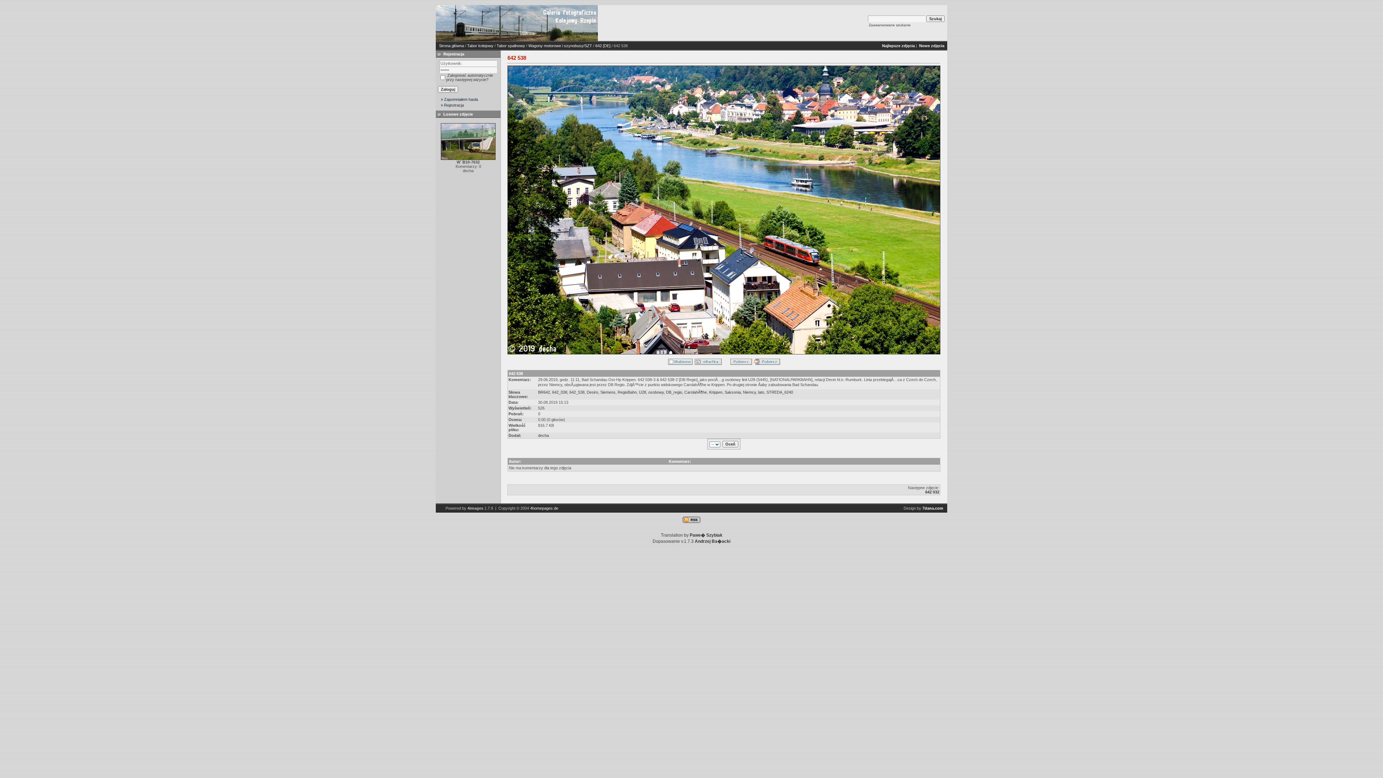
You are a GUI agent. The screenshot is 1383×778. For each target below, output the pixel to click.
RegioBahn (627, 392)
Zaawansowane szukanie (890, 25)
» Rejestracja (452, 105)
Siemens (608, 392)
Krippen (715, 392)
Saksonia (733, 392)
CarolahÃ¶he (695, 392)
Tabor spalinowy (511, 46)
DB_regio (674, 392)
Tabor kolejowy (480, 46)
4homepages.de (544, 508)
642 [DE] (602, 46)
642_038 (559, 392)
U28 (642, 392)
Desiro (592, 392)
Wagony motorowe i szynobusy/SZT (560, 46)
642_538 (577, 392)
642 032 (932, 492)
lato (761, 392)
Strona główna (451, 46)
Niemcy (749, 392)
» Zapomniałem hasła (459, 99)
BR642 (544, 392)
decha (543, 435)
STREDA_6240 (779, 392)
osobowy (656, 392)
